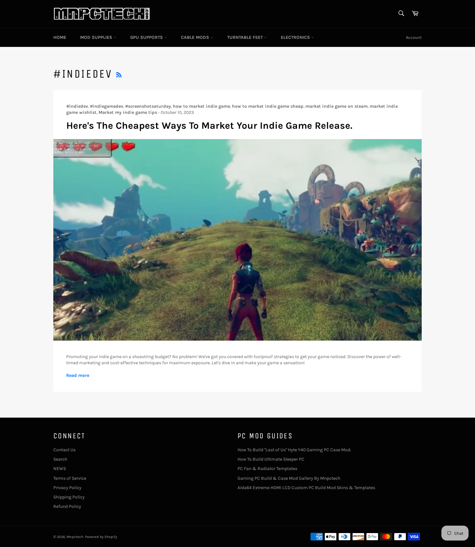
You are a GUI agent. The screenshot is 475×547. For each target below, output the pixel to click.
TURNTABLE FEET (245, 37)
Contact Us (64, 450)
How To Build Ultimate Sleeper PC (271, 459)
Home (59, 37)
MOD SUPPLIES (96, 37)
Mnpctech (75, 537)
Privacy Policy (67, 487)
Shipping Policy (69, 497)
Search (60, 459)
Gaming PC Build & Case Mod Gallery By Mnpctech (289, 478)
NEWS (59, 468)
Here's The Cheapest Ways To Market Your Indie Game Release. (209, 125)
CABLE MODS (195, 37)
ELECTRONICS (296, 37)
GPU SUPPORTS (147, 37)
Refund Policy (67, 506)
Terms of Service (69, 478)
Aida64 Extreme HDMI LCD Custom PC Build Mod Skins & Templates (306, 487)
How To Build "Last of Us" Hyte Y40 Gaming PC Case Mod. (294, 450)
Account (414, 37)
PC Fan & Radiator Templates (267, 468)
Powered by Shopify (101, 537)
